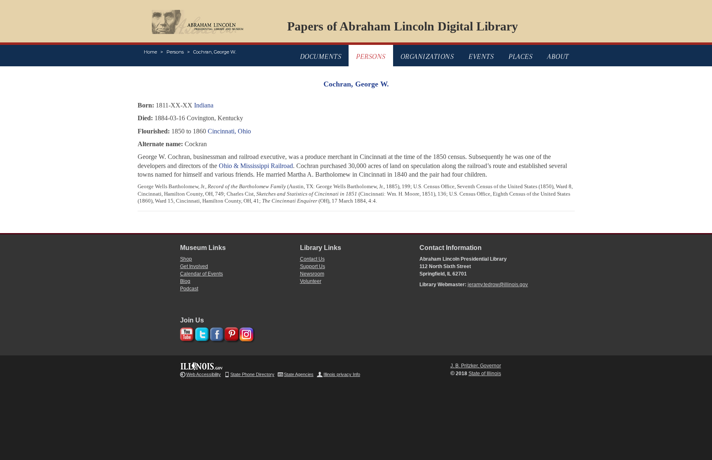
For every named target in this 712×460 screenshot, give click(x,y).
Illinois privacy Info (341, 374)
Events (481, 56)
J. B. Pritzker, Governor (475, 366)
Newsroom (312, 274)
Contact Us (312, 259)
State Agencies (299, 374)
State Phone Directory (252, 374)
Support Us (312, 266)
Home (150, 52)
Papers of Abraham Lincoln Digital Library (402, 26)
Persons (175, 52)
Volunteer (310, 281)
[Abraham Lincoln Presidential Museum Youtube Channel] (186, 333)
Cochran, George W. (214, 52)
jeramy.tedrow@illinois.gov (498, 284)
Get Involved (194, 266)
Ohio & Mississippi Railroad (256, 165)
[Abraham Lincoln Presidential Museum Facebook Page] (216, 333)
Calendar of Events (201, 274)
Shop (186, 259)
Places (520, 56)
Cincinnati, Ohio (229, 131)
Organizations (427, 56)
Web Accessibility (203, 374)
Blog (185, 281)
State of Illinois (484, 373)
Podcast (189, 289)
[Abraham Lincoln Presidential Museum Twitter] (201, 333)
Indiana (203, 105)
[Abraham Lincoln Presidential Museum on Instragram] (245, 333)
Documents (321, 56)
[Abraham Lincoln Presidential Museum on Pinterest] (231, 333)
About (558, 56)
